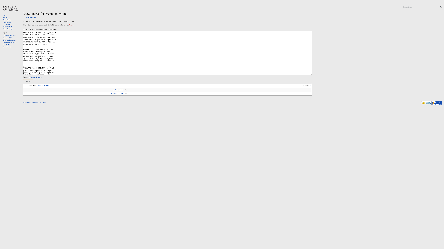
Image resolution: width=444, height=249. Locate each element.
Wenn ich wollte (31, 17)
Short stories (7, 47)
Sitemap (5, 17)
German (121, 93)
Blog (4, 15)
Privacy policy (27, 102)
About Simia (7, 22)
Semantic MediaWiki (9, 42)
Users (71, 25)
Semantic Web (7, 38)
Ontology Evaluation (9, 40)
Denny (121, 90)
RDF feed (306, 85)
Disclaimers (43, 102)
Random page (7, 26)
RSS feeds (6, 24)
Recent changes (8, 29)
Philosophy (6, 44)
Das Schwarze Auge (9, 35)
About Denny (7, 20)
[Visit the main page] (10, 9)
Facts (28, 81)
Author (115, 90)
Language (114, 93)
